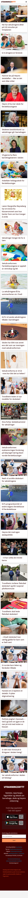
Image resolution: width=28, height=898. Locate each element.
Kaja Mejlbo (19, 847)
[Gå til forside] (8, 1)
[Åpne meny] (26, 2)
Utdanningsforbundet (16, 851)
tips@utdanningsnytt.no (16, 849)
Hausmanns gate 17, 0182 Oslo (16, 853)
